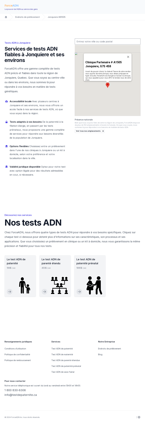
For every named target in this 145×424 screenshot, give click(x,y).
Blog (100, 354)
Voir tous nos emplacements (88, 131)
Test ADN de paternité (62, 348)
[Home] (6, 17)
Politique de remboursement (18, 360)
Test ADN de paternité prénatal (66, 366)
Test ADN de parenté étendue (65, 360)
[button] (108, 85)
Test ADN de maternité (62, 354)
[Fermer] (128, 56)
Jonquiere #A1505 (56, 17)
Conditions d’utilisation (15, 348)
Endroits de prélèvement (27, 17)
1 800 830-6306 (15, 390)
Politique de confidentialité (17, 354)
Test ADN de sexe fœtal (62, 372)
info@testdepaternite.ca (21, 395)
